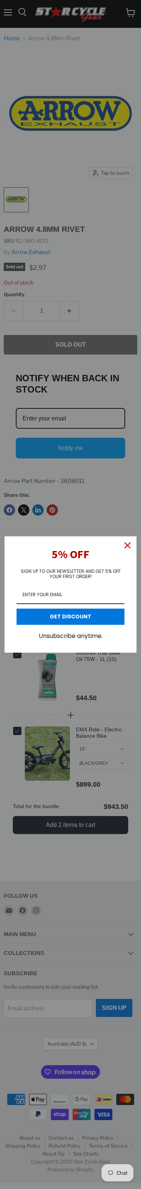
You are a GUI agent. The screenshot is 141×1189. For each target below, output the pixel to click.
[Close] (127, 545)
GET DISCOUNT (70, 616)
